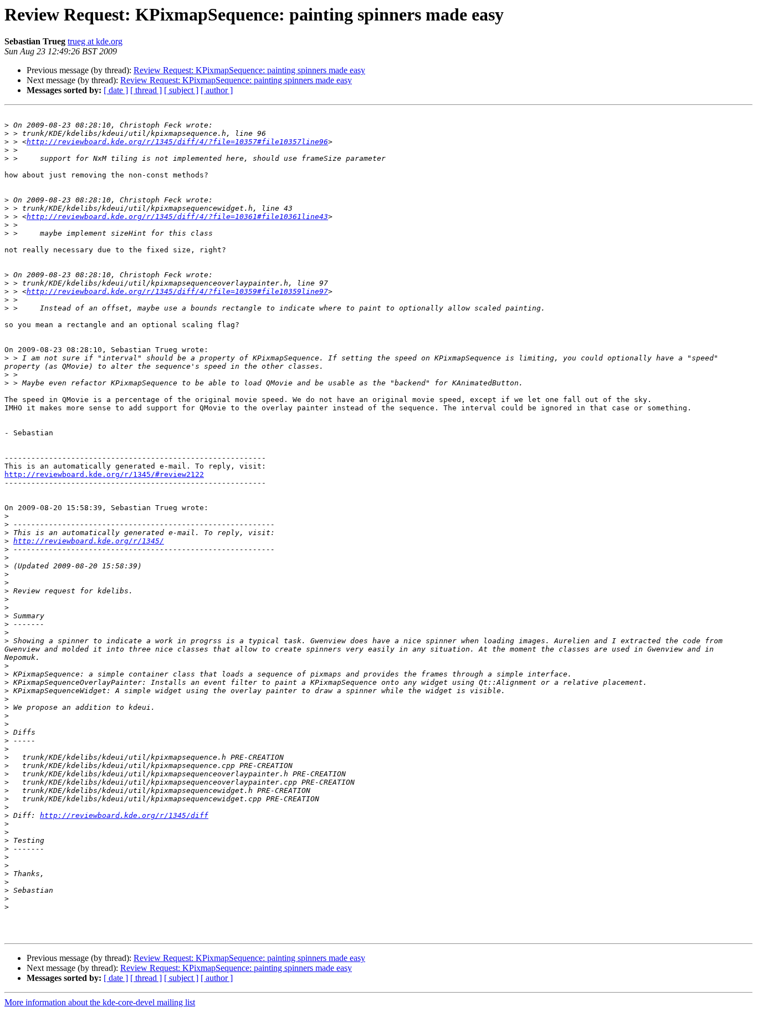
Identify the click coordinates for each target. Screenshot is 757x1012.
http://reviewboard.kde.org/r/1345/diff (124, 815)
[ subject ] (181, 90)
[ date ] (116, 90)
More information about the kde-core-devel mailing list (99, 1002)
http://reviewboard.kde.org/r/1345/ (88, 541)
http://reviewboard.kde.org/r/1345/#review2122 (104, 474)
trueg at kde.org (95, 41)
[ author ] (217, 90)
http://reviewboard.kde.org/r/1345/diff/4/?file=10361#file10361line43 (177, 216)
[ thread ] (146, 90)
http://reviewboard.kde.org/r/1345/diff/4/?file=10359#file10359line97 (177, 291)
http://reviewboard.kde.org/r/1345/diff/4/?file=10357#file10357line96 (177, 142)
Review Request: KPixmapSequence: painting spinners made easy (249, 70)
